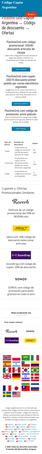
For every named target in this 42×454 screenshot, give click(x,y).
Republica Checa (30, 429)
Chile (15, 431)
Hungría (33, 438)
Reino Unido (21, 424)
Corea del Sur (33, 434)
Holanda (21, 427)
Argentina (36, 431)
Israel (34, 436)
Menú (32, 14)
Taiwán (10, 436)
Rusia (20, 441)
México (7, 431)
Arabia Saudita (22, 436)
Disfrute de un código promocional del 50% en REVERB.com (21, 213)
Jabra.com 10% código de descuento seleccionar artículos (21, 240)
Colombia (24, 431)
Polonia (33, 424)
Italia (18, 429)
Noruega (10, 438)
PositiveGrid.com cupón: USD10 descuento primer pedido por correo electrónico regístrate (21, 82)
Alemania (11, 427)
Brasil (14, 434)
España (10, 424)
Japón (22, 434)
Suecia (11, 441)
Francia (10, 429)
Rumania (32, 427)
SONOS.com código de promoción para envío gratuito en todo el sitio (21, 291)
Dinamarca (22, 438)
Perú (6, 434)
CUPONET (30, 441)
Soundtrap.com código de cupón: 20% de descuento (21, 265)
